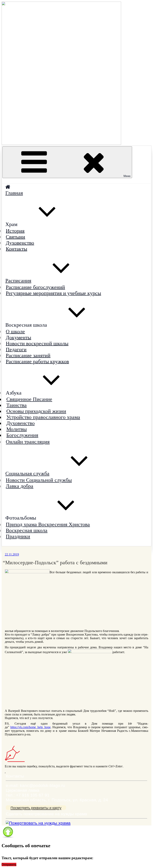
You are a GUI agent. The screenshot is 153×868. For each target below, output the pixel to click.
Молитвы (16, 429)
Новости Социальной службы (39, 480)
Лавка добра (19, 486)
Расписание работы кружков (37, 361)
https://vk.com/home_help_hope (30, 727)
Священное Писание (29, 399)
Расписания (18, 281)
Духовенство (20, 243)
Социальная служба (27, 473)
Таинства (16, 405)
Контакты (16, 249)
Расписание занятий (28, 355)
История (15, 231)
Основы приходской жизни (36, 411)
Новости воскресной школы (37, 343)
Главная (14, 193)
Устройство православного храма (43, 417)
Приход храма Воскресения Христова (48, 524)
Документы (18, 337)
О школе (15, 331)
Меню (127, 176)
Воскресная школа (26, 530)
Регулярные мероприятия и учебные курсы (53, 293)
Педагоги (16, 349)
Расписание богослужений (35, 287)
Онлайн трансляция (28, 442)
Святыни (15, 237)
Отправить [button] (9, 864)
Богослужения (22, 435)
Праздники (18, 536)
